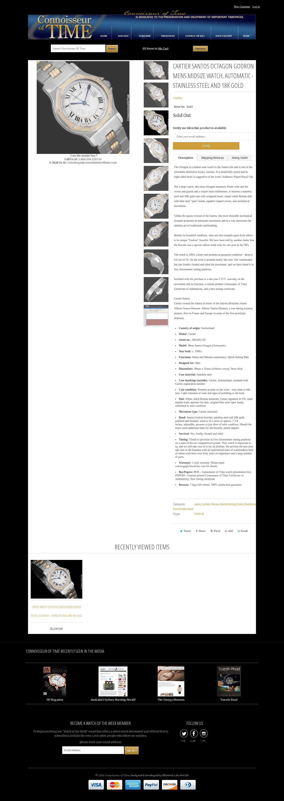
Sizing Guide (240, 158)
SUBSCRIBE (145, 36)
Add (230, 531)
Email (244, 531)
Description (185, 158)
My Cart (163, 48)
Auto (197, 504)
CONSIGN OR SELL (195, 36)
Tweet (187, 531)
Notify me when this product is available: (200, 128)
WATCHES (123, 36)
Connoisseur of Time (117, 775)
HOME (104, 36)
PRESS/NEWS (168, 36)
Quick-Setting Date (231, 504)
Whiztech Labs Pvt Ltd (175, 775)
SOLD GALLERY (224, 36)
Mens (214, 504)
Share (202, 531)
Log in (256, 6)
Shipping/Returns (212, 158)
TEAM (246, 36)
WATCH (199, 514)
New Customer (242, 6)
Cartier (177, 98)
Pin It (217, 531)
